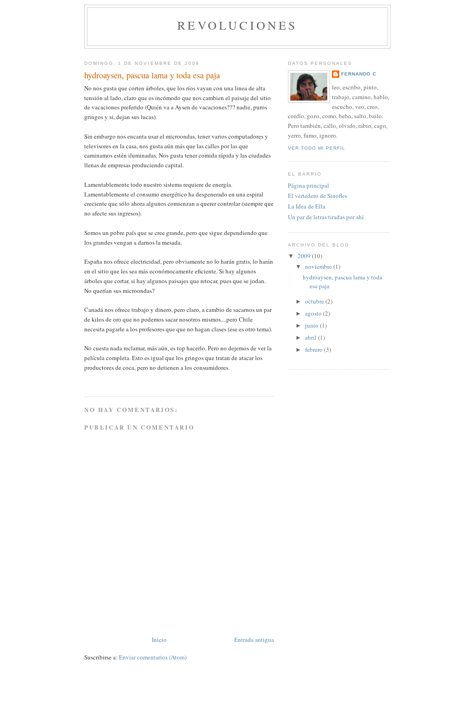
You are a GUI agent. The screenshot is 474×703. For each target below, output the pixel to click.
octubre (315, 301)
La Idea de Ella (306, 206)
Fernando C (358, 73)
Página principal (308, 185)
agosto (314, 313)
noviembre (319, 266)
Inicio (159, 639)
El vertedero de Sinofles (317, 195)
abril (311, 337)
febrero (314, 349)
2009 (305, 256)
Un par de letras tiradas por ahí (326, 217)
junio (312, 325)
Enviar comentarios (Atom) (153, 657)
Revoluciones (237, 25)
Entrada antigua (254, 639)
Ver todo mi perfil (316, 148)
